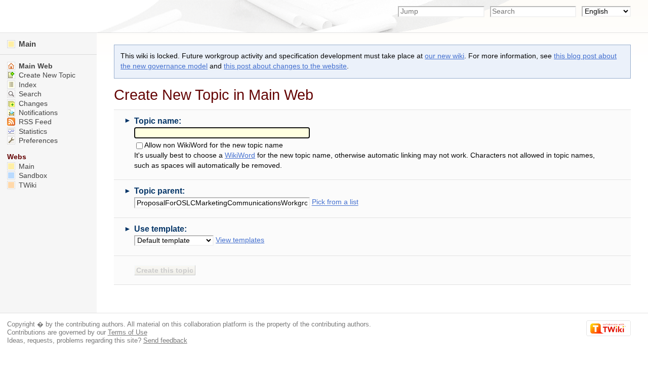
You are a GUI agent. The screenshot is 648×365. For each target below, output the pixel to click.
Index (26, 85)
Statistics (32, 131)
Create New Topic (46, 75)
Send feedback (165, 340)
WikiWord (240, 155)
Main (26, 44)
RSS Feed (34, 122)
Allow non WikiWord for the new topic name (213, 146)
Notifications (37, 113)
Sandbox (32, 175)
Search (29, 94)
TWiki (26, 185)
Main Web (35, 66)
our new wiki (444, 56)
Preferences (37, 140)
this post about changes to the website (285, 66)
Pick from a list (335, 202)
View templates (240, 240)
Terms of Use (127, 332)
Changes (32, 103)
